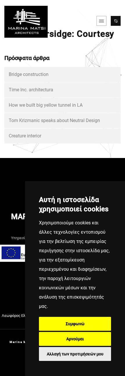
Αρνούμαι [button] (75, 339)
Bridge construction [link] (29, 74)
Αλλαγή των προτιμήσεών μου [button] (75, 354)
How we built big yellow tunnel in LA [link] (46, 105)
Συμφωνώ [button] (75, 323)
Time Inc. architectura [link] (31, 89)
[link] (26, 21)
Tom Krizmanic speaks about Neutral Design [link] (54, 120)
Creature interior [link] (25, 136)
